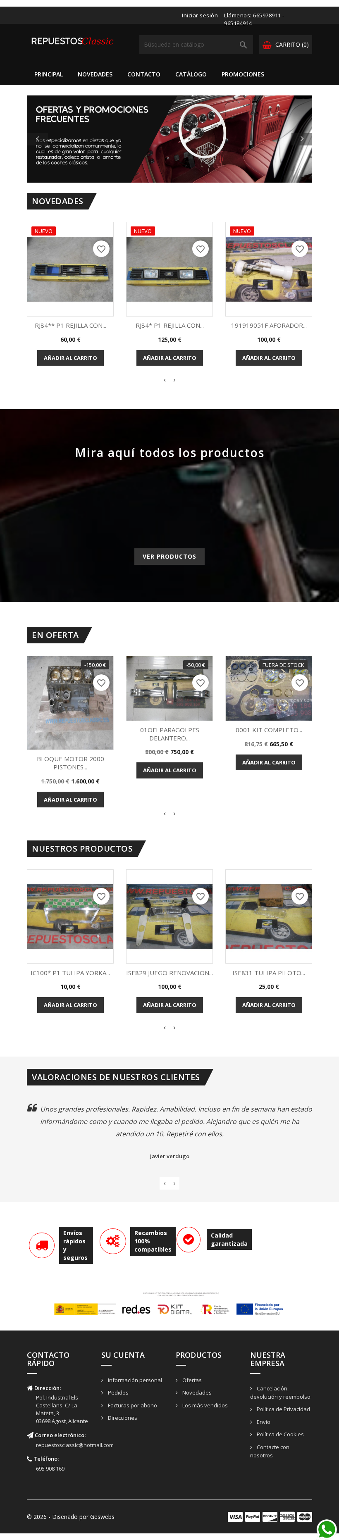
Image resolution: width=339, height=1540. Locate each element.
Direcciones (122, 1417)
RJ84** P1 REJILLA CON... (70, 325)
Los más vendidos (204, 1405)
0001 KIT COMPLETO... (269, 730)
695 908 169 (50, 1468)
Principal (48, 74)
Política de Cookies (279, 1434)
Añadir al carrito (70, 358)
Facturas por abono (132, 1405)
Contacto (143, 74)
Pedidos (118, 1392)
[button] (48, 139)
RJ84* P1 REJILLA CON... (170, 325)
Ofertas (191, 1380)
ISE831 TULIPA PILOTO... (268, 973)
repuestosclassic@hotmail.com (75, 1445)
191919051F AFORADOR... (269, 325)
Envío (262, 1422)
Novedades (95, 74)
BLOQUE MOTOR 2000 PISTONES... (70, 763)
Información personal (134, 1380)
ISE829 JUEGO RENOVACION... (169, 973)
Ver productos (169, 556)
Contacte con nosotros (269, 1451)
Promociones (243, 74)
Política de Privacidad (282, 1409)
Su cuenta (123, 1355)
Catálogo (191, 74)
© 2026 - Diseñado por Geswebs (71, 1517)
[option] (169, 139)
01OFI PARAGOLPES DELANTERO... (169, 734)
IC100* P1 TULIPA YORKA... (70, 973)
